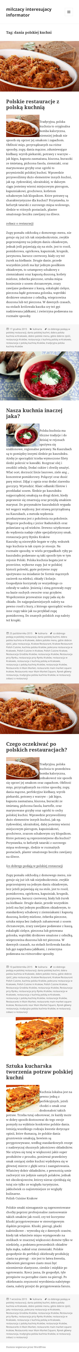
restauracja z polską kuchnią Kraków (25, 343)
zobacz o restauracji (20, 223)
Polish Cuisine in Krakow (30, 650)
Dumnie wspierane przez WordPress (26, 1347)
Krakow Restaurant (41, 643)
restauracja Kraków (16, 339)
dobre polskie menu (38, 336)
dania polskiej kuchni (38, 332)
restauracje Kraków (56, 664)
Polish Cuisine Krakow (55, 650)
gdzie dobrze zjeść (60, 336)
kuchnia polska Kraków (34, 647)
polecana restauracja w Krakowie (42, 1309)
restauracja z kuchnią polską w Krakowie (49, 339)
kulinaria (37, 329)
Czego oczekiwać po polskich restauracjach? (36, 746)
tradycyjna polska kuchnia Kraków (37, 675)
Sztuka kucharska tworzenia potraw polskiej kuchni (39, 1071)
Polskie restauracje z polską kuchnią (32, 104)
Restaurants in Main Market (21, 668)
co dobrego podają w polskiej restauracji (35, 635)
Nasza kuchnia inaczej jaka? (34, 413)
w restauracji (63, 675)
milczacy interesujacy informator (29, 12)
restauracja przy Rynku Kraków (35, 657)
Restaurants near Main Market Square (35, 671)
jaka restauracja (21, 643)
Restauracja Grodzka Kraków (21, 654)
